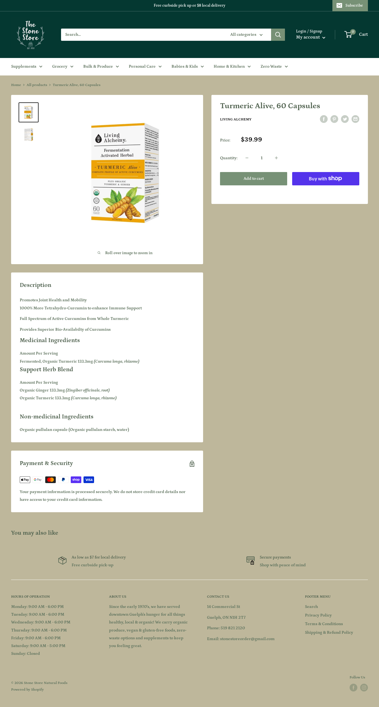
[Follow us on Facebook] (353, 687)
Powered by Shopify (27, 690)
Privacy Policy (318, 615)
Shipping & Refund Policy (329, 632)
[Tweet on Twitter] (345, 119)
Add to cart (254, 178)
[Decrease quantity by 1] (247, 158)
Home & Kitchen (229, 66)
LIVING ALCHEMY (235, 119)
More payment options (325, 191)
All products (37, 85)
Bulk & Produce (98, 66)
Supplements (23, 66)
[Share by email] (355, 119)
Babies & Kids (184, 66)
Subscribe (354, 5)
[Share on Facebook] (324, 119)
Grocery (59, 66)
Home (16, 85)
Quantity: (228, 157)
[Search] (278, 35)
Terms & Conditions (324, 624)
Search (311, 606)
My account (308, 37)
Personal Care (142, 66)
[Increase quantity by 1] (276, 158)
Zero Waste (271, 66)
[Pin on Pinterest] (334, 119)
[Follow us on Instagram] (364, 687)
